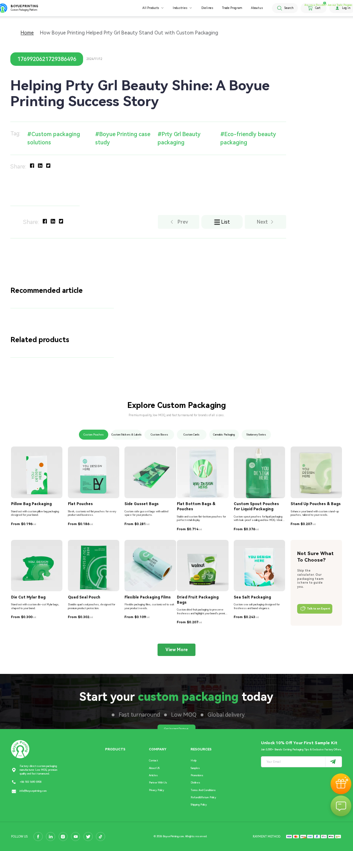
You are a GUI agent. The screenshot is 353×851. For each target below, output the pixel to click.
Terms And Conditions (203, 790)
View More (176, 649)
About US (154, 768)
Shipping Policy (199, 804)
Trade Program (232, 8)
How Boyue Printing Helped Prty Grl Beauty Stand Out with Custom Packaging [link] (129, 32)
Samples (195, 768)
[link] (27, 32)
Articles (153, 775)
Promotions (197, 775)
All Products (150, 8)
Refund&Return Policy (203, 797)
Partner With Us (158, 782)
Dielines (207, 8)
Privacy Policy (156, 790)
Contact (153, 760)
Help (193, 760)
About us (257, 8)
